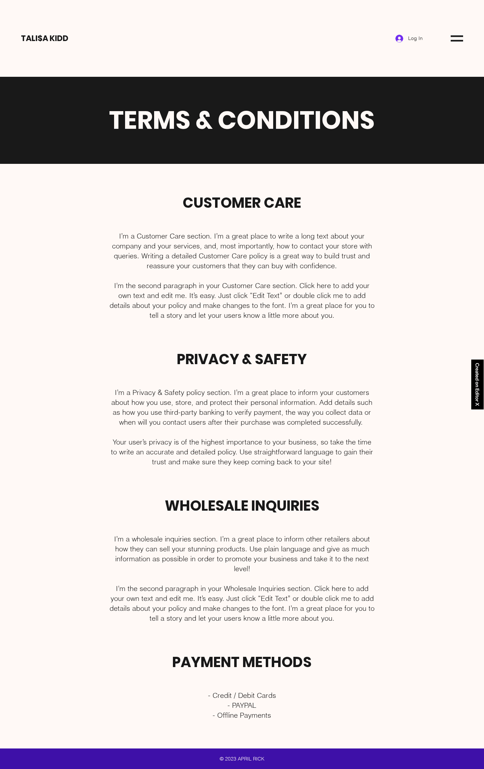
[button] (457, 38)
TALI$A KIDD (44, 38)
